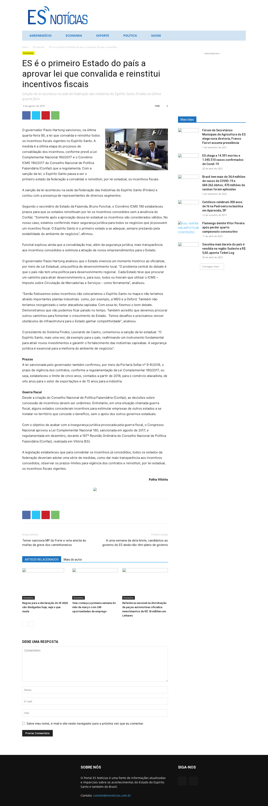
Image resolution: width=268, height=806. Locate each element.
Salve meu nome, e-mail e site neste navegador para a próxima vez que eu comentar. (85, 723)
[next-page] (31, 624)
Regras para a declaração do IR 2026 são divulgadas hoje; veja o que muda (45, 607)
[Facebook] (26, 115)
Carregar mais (210, 266)
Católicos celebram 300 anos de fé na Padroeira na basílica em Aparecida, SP (222, 206)
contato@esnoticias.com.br (112, 795)
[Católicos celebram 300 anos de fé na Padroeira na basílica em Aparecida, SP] (188, 207)
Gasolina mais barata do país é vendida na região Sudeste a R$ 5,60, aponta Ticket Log (223, 248)
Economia (74, 35)
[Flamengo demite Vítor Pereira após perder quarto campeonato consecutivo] (188, 228)
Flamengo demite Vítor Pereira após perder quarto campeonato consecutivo (223, 227)
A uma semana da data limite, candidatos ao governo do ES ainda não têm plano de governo (135, 543)
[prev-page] (24, 624)
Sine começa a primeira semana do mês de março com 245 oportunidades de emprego (94, 607)
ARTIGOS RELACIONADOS (42, 559)
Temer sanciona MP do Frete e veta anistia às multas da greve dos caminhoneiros (54, 543)
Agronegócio (41, 35)
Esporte (102, 35)
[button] (241, 36)
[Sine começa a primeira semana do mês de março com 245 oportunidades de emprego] (95, 584)
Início (25, 47)
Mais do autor (73, 559)
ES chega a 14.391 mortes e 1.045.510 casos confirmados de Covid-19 (223, 160)
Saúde (156, 35)
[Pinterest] (45, 115)
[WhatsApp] (55, 115)
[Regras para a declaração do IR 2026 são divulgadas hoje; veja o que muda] (45, 584)
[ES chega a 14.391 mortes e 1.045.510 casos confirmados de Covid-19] (188, 160)
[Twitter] (36, 115)
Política (130, 35)
